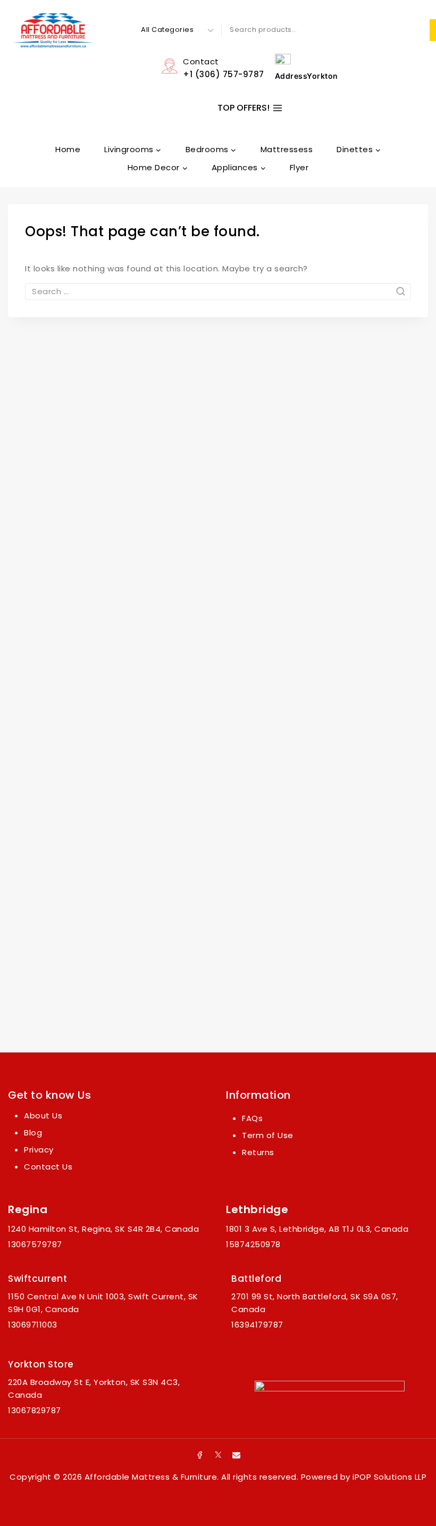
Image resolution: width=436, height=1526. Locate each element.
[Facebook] (200, 1455)
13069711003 (32, 1324)
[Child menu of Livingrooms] (133, 149)
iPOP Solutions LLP (389, 1476)
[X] (218, 1455)
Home (67, 149)
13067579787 (35, 1244)
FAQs (252, 1118)
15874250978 (253, 1244)
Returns (258, 1152)
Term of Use (268, 1135)
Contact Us (48, 1166)
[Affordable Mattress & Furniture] (53, 30)
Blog (33, 1132)
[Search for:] (218, 291)
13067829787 (34, 1410)
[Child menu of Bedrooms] (210, 149)
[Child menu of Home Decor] (157, 168)
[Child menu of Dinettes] (359, 149)
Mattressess (287, 149)
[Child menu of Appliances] (238, 168)
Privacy (39, 1149)
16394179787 (257, 1324)
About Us (43, 1115)
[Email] (237, 1455)
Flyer (299, 167)
